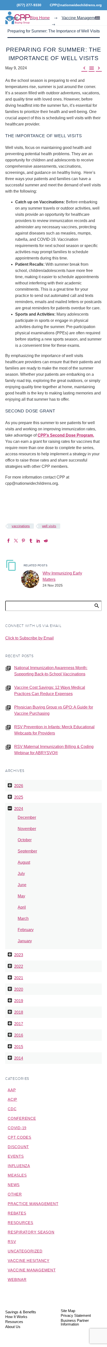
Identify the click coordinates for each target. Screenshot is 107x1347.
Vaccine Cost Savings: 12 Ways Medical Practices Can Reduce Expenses (49, 690)
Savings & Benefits (20, 1312)
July (21, 873)
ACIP (12, 1099)
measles (17, 1175)
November (27, 829)
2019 (18, 1001)
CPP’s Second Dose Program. (66, 435)
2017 (18, 1024)
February (26, 930)
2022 (18, 966)
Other (15, 1194)
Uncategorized (25, 1251)
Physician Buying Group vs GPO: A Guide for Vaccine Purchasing (53, 710)
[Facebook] (8, 541)
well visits (49, 526)
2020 (18, 989)
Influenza (19, 1166)
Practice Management (33, 1204)
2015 (18, 1047)
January (25, 941)
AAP (12, 1090)
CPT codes (19, 1137)
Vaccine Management (32, 1270)
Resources (20, 1223)
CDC (12, 1109)
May (21, 896)
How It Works (16, 1317)
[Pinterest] (23, 541)
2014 (18, 1058)
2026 (18, 786)
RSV (12, 1241)
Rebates (17, 1213)
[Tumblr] (31, 541)
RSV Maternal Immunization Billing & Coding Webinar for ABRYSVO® (54, 749)
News (14, 1185)
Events (16, 1156)
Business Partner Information (75, 1322)
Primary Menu (97, 17)
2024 (18, 809)
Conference (22, 1118)
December (27, 817)
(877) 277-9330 (29, 5)
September (27, 851)
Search (96, 605)
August (24, 862)
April (22, 907)
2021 (18, 978)
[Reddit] (46, 541)
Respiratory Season (31, 1232)
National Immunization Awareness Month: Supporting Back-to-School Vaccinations (50, 671)
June (22, 885)
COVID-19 (17, 1128)
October (25, 840)
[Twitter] (16, 541)
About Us (12, 1327)
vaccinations (21, 526)
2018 (18, 1012)
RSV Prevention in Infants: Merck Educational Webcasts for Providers (54, 730)
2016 (18, 1035)
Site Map (68, 1311)
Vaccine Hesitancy (29, 1260)
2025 (18, 797)
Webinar (17, 1279)
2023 (18, 955)
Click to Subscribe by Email (29, 638)
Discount (18, 1147)
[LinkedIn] (38, 541)
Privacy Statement (76, 1316)
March (23, 918)
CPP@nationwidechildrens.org (76, 5)
